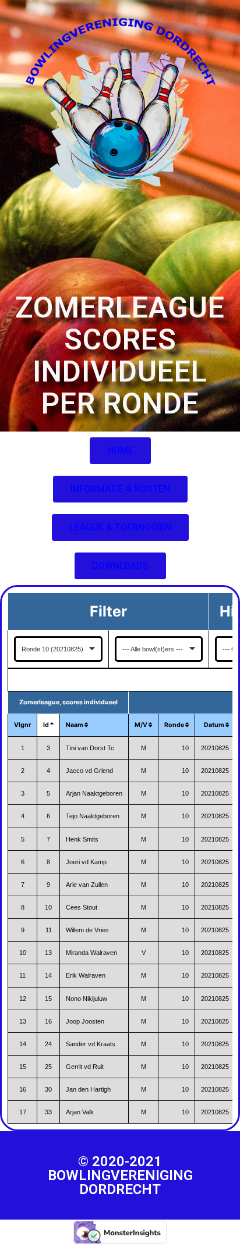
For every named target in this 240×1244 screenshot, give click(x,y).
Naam (75, 725)
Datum (214, 725)
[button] (120, 450)
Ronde (174, 725)
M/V (142, 725)
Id (46, 725)
